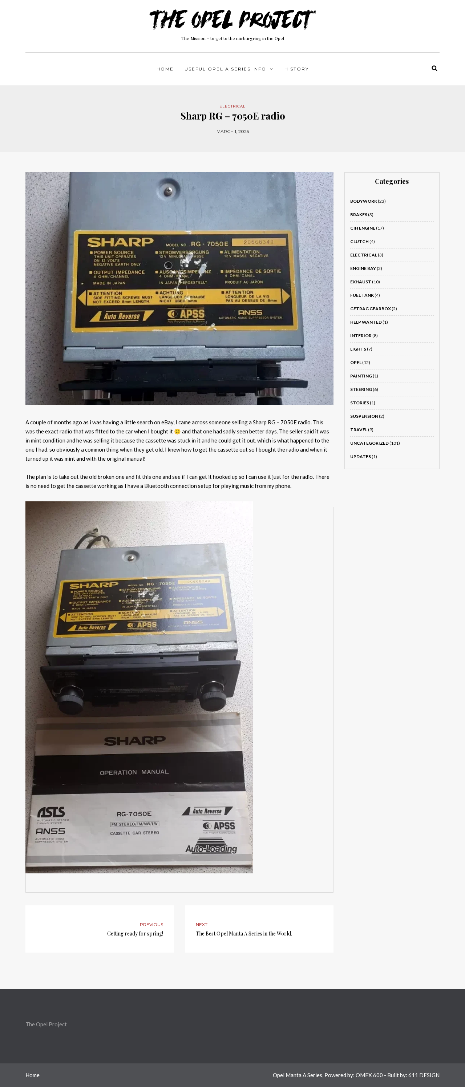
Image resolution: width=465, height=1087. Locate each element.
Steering (361, 389)
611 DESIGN (424, 1075)
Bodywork (363, 201)
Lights (358, 349)
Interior (361, 335)
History (296, 69)
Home (165, 69)
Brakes (358, 214)
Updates (360, 456)
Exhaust (360, 281)
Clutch (359, 241)
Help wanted (366, 322)
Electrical (232, 106)
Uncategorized (369, 443)
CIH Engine (362, 228)
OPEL (355, 362)
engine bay (363, 268)
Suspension (364, 416)
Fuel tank (362, 295)
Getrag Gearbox (370, 308)
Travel (358, 429)
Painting (361, 376)
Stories (359, 402)
